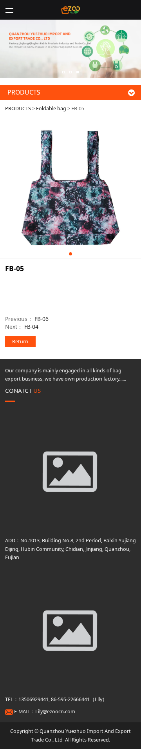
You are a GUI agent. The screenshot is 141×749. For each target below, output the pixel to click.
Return (20, 341)
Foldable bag (51, 108)
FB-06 (41, 319)
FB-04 (31, 326)
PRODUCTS (18, 108)
